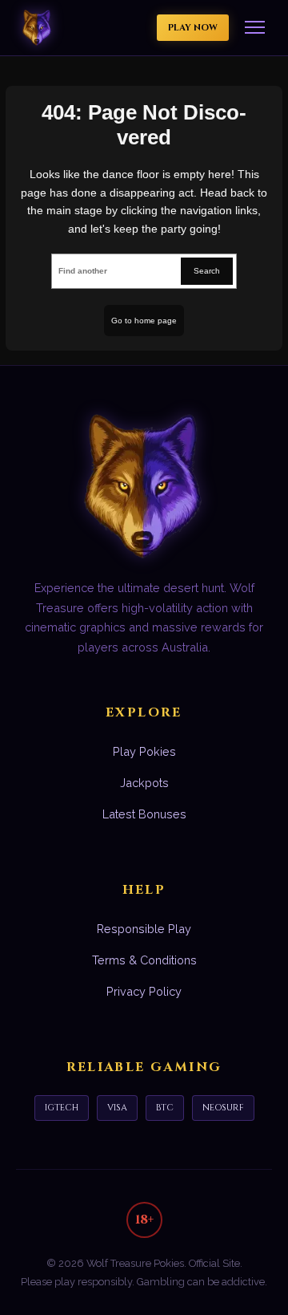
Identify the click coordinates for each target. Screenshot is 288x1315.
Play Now (193, 28)
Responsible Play (144, 929)
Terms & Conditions (144, 960)
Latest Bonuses (144, 814)
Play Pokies (144, 751)
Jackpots (144, 782)
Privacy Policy (144, 991)
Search (207, 270)
